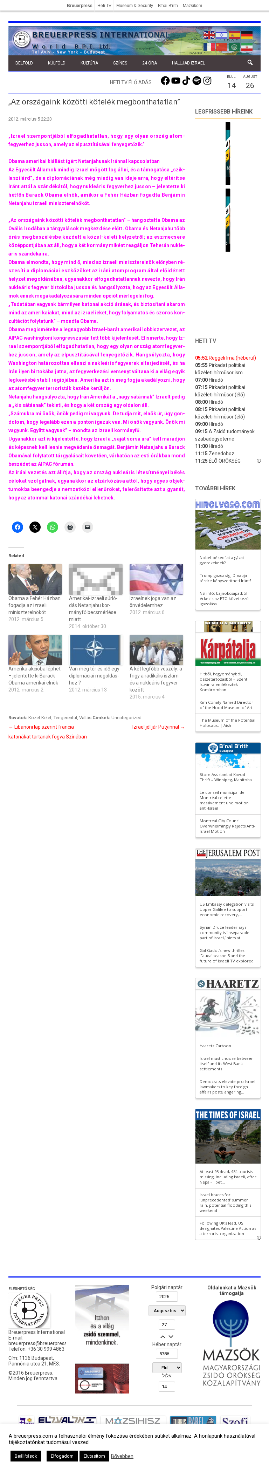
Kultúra (89, 63)
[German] (247, 34)
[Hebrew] (222, 34)
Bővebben (122, 1456)
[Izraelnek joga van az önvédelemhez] (156, 579)
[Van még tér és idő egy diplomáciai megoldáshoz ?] (96, 650)
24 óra (149, 63)
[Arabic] (234, 46)
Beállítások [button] (26, 1456)
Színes (120, 63)
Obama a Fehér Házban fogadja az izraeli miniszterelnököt (34, 605)
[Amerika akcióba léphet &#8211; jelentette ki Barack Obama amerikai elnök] (35, 650)
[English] (209, 34)
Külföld (56, 63)
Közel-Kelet (39, 717)
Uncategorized (126, 717)
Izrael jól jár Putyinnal (158, 727)
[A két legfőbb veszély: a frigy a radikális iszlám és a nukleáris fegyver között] (156, 650)
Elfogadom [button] (62, 1456)
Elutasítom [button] (94, 1456)
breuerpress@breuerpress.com (43, 1343)
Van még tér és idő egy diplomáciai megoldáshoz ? (94, 676)
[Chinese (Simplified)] (222, 46)
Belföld (24, 63)
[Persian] (247, 46)
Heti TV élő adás (131, 82)
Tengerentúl (65, 717)
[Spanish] (234, 34)
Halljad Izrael (188, 63)
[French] (209, 46)
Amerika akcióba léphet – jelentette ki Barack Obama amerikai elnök (34, 676)
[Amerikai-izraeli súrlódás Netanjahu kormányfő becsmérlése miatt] (96, 579)
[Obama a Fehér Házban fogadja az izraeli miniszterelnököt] (35, 579)
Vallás (85, 717)
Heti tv (205, 341)
